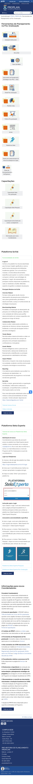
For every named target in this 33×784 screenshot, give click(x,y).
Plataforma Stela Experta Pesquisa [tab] (13, 565)
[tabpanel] (16, 331)
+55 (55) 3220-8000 (8, 743)
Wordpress (27, 771)
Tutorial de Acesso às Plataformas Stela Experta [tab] (14, 433)
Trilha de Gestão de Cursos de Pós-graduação (15, 614)
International (16, 3)
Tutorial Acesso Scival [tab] (9, 405)
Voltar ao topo (27, 717)
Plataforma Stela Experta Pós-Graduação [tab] (15, 569)
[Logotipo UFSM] (5, 7)
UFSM (5, 773)
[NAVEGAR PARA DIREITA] (31, 1)
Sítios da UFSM (25, 3)
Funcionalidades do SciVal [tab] (10, 258)
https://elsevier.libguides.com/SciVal (12, 400)
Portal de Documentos (23, 647)
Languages (7, 3)
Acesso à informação (24, 1)
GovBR (3, 1)
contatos (23, 631)
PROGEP (10, 625)
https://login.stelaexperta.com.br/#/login (14, 464)
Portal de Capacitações (8, 627)
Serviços (22, 661)
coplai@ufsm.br (6, 446)
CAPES (5, 699)
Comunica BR (12, 1)
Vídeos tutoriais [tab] (7, 409)
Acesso (22, 641)
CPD (9, 773)
